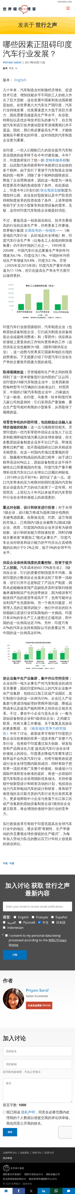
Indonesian (15, 927)
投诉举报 (7, 1158)
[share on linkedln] (44, 1191)
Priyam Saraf (12, 62)
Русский (29, 922)
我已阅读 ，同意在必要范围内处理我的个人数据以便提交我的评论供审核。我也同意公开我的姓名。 (39, 1118)
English (20, 80)
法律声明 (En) (10, 1152)
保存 (10, 1132)
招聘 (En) (36, 1152)
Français (42, 917)
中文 (11, 68)
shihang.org (65, 2)
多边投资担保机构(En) (14, 1178)
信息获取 (24, 1152)
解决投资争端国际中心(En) (43, 1178)
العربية (11, 922)
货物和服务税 (55, 160)
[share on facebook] (18, 1191)
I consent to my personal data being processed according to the (38, 940)
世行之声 (46, 25)
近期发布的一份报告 (40, 230)
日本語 (60, 922)
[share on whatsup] (56, 1191)
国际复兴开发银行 (12, 1174)
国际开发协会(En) (33, 1174)
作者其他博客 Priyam (39, 1005)
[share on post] (31, 1191)
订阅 (14, 954)
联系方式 (49, 1152)
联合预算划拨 (50, 190)
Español (61, 917)
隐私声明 (28, 1112)
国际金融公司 (53, 1174)
